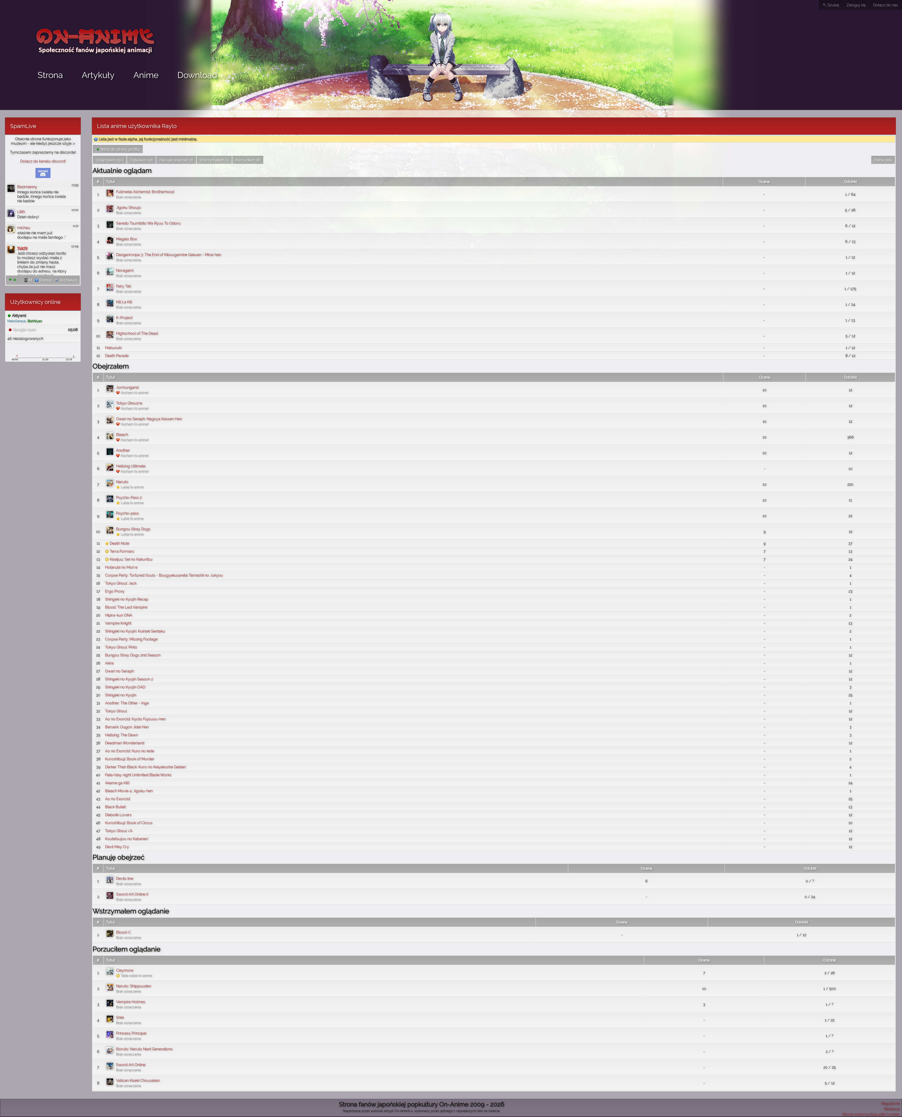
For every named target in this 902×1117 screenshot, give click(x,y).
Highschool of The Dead (137, 333)
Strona (50, 75)
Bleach (122, 434)
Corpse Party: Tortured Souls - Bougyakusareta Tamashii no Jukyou (164, 575)
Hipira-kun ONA (118, 615)
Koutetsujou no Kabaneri (126, 839)
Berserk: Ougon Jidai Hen (127, 727)
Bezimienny (27, 187)
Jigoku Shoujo (128, 207)
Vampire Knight (118, 623)
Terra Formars (122, 551)
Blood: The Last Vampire (126, 607)
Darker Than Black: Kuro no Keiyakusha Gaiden (145, 767)
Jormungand (127, 387)
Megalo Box (126, 239)
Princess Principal (131, 1033)
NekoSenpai (16, 321)
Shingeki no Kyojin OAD (125, 687)
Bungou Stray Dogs (133, 529)
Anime (146, 75)
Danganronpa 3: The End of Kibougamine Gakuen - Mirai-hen (168, 254)
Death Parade (116, 355)
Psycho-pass (127, 513)
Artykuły (98, 75)
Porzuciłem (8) (247, 160)
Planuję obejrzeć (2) (176, 160)
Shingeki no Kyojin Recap (126, 599)
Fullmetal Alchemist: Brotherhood (145, 192)
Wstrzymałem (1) (214, 160)
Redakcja (892, 1109)
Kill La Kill (124, 302)
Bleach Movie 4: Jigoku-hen (129, 791)
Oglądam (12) (141, 160)
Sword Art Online (130, 1065)
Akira (109, 663)
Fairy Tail (123, 286)
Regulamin (890, 1103)
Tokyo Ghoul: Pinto (121, 647)
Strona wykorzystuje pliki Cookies (871, 1114)
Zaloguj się (856, 5)
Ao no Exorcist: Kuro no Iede (129, 751)
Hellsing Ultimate (130, 466)
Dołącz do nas (885, 5)
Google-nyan (24, 329)
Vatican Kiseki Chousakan (138, 1080)
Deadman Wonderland (124, 743)
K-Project (124, 317)
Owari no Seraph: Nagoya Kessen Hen (149, 419)
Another (123, 450)
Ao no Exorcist (117, 799)
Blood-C (123, 932)
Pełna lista (883, 160)
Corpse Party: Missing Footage (131, 639)
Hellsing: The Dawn (121, 735)
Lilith (21, 211)
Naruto (122, 482)
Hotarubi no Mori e (121, 567)
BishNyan (34, 321)
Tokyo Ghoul (116, 711)
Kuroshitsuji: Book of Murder (129, 759)
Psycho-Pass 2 (129, 497)
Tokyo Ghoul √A (118, 831)
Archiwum (68, 280)
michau (23, 227)
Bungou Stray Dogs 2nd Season (132, 655)
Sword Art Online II (132, 894)
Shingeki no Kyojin (120, 695)
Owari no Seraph (119, 671)
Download (197, 75)
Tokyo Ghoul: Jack (120, 583)
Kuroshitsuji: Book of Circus (128, 823)
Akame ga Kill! (117, 783)
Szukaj (833, 5)
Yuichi (22, 248)
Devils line (124, 878)
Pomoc (45, 280)
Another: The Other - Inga (127, 703)
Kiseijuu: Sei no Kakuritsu (131, 559)
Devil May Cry (117, 847)
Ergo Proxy (114, 591)
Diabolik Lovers (118, 815)
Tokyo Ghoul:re (129, 403)
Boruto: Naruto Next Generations (144, 1049)
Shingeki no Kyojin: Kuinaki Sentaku (135, 631)
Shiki (120, 1017)
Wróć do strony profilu (120, 149)
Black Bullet (115, 807)
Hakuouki (113, 347)
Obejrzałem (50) (110, 160)
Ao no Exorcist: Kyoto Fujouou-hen (135, 719)
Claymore (124, 970)
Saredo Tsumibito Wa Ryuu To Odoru (148, 223)
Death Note (119, 543)
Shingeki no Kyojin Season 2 (129, 679)
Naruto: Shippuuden (133, 986)
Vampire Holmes (130, 1002)
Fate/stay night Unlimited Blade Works (138, 775)
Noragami (124, 270)
